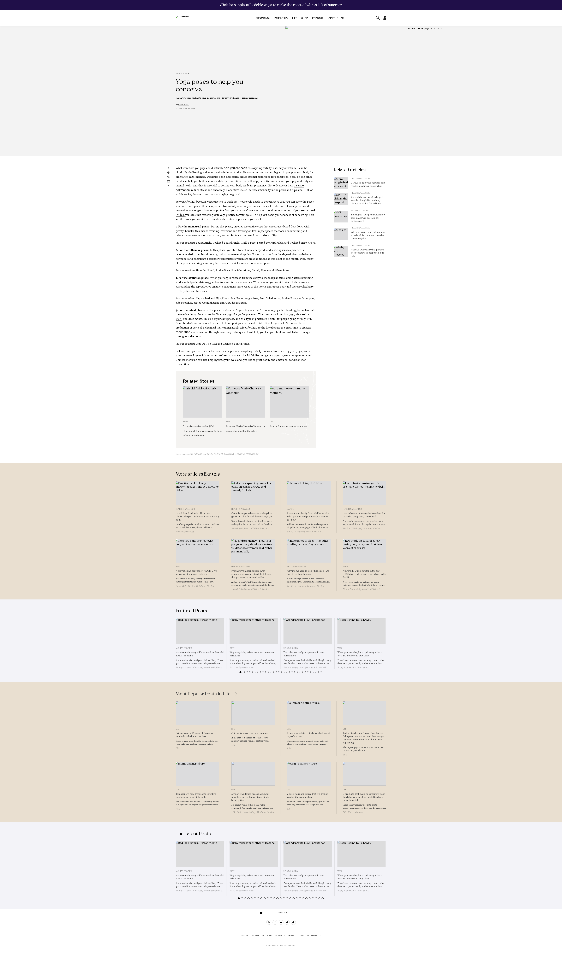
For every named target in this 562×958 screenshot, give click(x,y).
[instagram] (268, 922)
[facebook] (275, 922)
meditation (183, 332)
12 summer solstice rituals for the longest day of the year (308, 735)
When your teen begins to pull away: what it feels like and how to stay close (359, 654)
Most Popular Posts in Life (203, 694)
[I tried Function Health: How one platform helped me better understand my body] (197, 493)
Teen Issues (363, 667)
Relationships (290, 648)
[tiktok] (287, 922)
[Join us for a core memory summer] (289, 402)
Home (179, 73)
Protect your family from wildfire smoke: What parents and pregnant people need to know (308, 516)
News (345, 566)
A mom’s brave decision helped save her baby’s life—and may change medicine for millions (367, 200)
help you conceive (235, 168)
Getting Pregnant (213, 454)
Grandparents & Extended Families (304, 669)
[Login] (384, 19)
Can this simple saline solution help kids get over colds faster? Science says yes (252, 515)
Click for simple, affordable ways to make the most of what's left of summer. (281, 4)
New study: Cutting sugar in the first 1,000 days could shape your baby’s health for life (364, 574)
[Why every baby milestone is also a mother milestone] (254, 631)
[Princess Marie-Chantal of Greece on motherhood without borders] (245, 402)
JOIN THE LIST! (336, 18)
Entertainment (355, 812)
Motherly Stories (265, 812)
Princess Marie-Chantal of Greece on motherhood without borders (195, 735)
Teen (339, 648)
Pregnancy (263, 18)
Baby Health (188, 586)
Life (294, 18)
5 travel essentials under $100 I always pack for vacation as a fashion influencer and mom (202, 431)
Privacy (292, 935)
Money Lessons (184, 648)
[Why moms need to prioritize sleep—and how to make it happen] (309, 551)
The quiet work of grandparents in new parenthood (303, 654)
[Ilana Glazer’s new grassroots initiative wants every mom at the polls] (197, 774)
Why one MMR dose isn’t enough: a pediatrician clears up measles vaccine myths (368, 235)
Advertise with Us (276, 935)
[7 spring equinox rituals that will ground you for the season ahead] (309, 774)
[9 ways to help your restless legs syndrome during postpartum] (341, 183)
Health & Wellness (234, 454)
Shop (304, 18)
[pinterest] (293, 922)
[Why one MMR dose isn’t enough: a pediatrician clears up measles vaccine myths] (341, 234)
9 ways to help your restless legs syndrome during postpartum (368, 184)
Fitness (198, 454)
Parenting (281, 18)
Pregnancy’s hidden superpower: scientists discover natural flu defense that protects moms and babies (251, 574)
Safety (290, 509)
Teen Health (349, 667)
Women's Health (359, 210)
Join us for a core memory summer (288, 426)
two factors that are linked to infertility (251, 235)
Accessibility (314, 935)
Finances (197, 667)
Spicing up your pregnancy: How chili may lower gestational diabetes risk (368, 218)
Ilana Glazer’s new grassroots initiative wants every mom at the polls (196, 795)
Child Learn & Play (246, 812)
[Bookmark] (168, 186)
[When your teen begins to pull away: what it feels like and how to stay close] (361, 631)
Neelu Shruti (183, 104)
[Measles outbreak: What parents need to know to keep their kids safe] (341, 251)
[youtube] (281, 922)
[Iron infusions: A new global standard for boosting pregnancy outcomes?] (365, 493)
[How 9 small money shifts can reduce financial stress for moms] (200, 631)
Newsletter (258, 935)
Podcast (317, 18)
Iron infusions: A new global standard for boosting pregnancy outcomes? (364, 515)
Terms (301, 935)
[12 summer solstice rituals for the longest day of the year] (309, 713)
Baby (178, 566)
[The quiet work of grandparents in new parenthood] (307, 631)
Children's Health (260, 528)
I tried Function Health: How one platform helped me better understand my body (197, 516)
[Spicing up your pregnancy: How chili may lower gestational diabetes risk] (341, 216)
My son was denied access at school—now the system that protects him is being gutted (251, 797)
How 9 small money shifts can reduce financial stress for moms (199, 654)
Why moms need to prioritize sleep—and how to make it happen (308, 572)
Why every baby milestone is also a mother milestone (252, 654)
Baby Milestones (244, 667)
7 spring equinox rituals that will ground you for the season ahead (307, 795)
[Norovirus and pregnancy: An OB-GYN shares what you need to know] (197, 551)
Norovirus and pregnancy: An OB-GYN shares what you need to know (196, 572)
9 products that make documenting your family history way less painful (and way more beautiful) (364, 797)
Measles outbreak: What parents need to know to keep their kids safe (367, 253)
